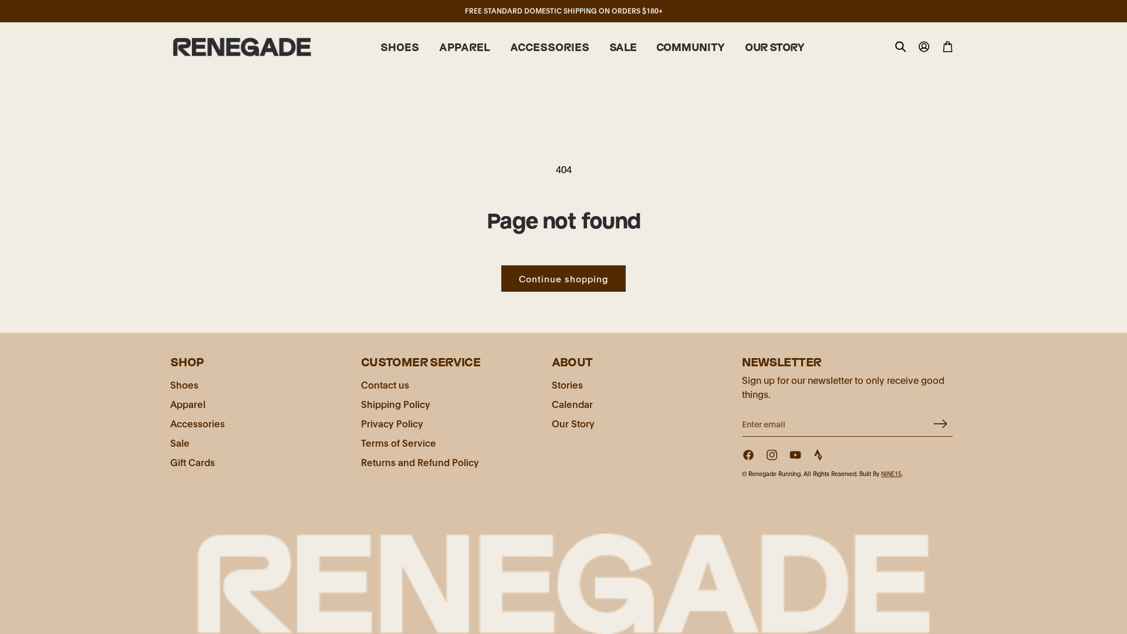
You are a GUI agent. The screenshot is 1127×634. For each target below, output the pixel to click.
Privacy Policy (392, 423)
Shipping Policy (395, 403)
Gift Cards (192, 462)
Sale (180, 442)
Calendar (572, 403)
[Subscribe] (940, 423)
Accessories (197, 423)
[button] (399, 47)
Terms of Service (398, 442)
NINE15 (891, 473)
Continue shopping (563, 278)
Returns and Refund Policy (420, 462)
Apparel (187, 403)
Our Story (573, 423)
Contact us (385, 384)
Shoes (184, 384)
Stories (567, 384)
